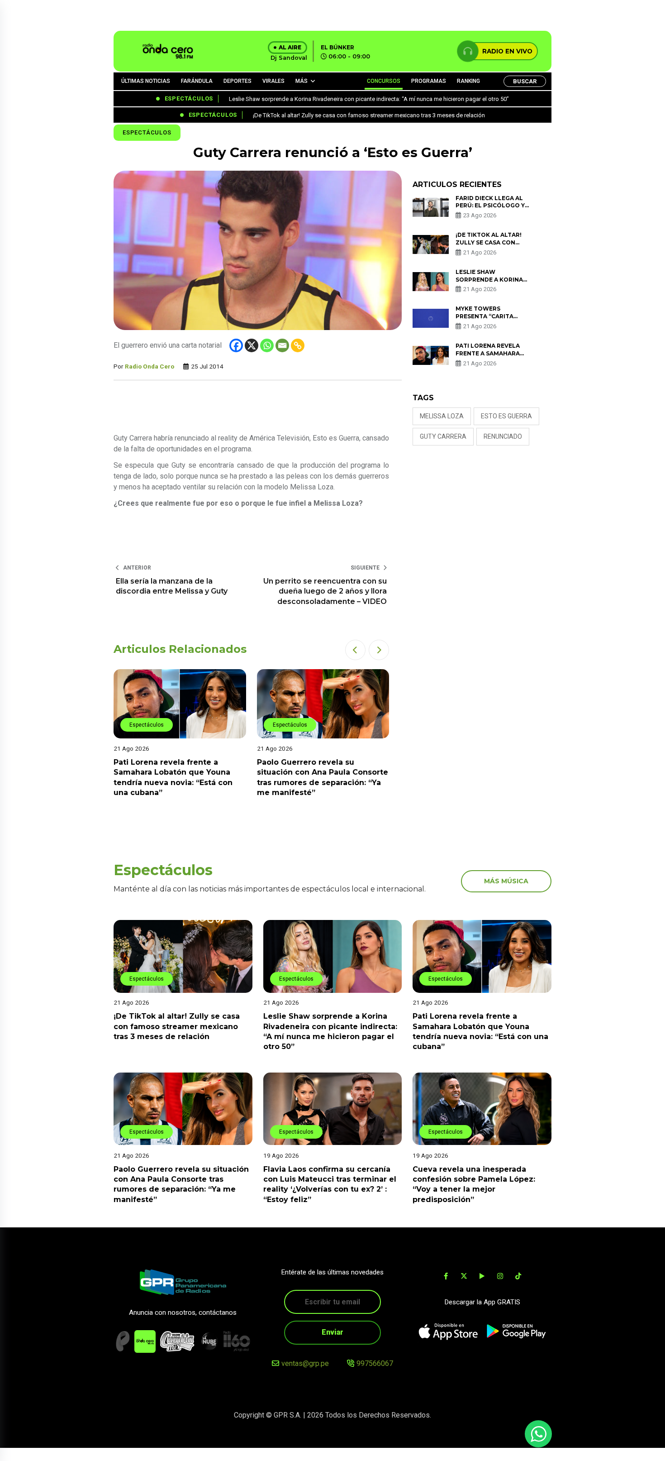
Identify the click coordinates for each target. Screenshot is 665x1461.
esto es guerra (506, 416)
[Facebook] (236, 345)
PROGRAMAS (428, 81)
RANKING (468, 81)
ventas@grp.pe (305, 1363)
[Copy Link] (297, 345)
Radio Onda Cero (149, 366)
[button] (355, 650)
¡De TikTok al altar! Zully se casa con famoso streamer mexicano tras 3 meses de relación (177, 1026)
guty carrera (443, 436)
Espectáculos (147, 132)
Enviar (332, 1332)
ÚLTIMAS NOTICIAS (145, 81)
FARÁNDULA (197, 81)
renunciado (503, 436)
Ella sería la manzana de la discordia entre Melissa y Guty (172, 586)
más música (506, 881)
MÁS (301, 81)
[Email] (282, 345)
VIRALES (273, 81)
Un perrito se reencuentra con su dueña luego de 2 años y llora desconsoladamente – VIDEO (325, 591)
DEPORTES (237, 81)
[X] (251, 345)
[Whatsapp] (267, 345)
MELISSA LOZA (442, 416)
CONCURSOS (383, 81)
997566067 (374, 1363)
